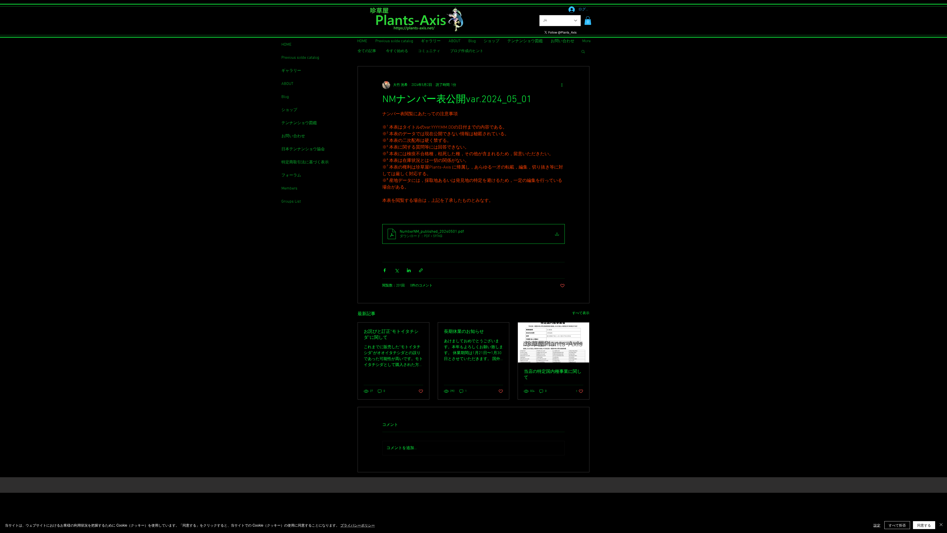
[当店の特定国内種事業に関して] (553, 342)
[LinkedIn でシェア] (408, 270)
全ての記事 (367, 51)
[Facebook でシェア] (384, 270)
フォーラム (291, 175)
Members (289, 188)
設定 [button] (877, 525)
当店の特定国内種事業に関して (553, 374)
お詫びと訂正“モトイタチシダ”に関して (391, 334)
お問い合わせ (293, 136)
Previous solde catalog (300, 57)
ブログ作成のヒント (466, 51)
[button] (587, 20)
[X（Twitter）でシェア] (396, 270)
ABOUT (287, 83)
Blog (285, 97)
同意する (924, 525)
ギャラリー (291, 70)
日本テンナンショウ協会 (303, 149)
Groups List (291, 201)
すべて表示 (580, 313)
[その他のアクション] (562, 85)
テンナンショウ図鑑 (299, 123)
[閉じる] (941, 525)
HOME (286, 44)
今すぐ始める (397, 51)
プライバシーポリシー (357, 525)
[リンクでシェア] (421, 270)
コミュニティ (429, 51)
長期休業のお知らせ (464, 331)
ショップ (289, 110)
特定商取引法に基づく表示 (305, 162)
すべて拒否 (897, 525)
